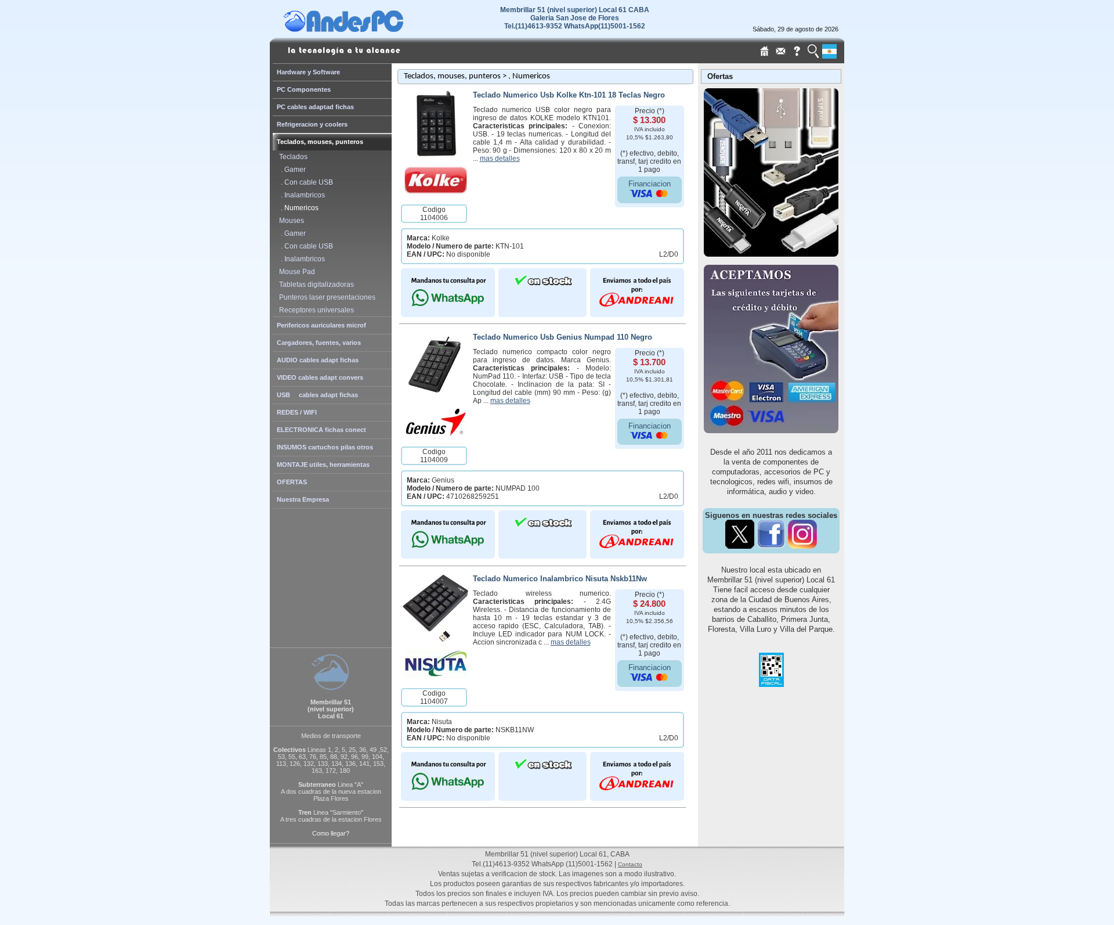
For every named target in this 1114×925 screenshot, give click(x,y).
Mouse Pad (295, 272)
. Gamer (291, 169)
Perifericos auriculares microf (321, 325)
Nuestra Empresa (303, 499)
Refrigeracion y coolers (312, 124)
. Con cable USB (304, 182)
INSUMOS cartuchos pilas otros (325, 447)
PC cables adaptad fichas (315, 106)
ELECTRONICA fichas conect (321, 429)
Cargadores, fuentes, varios (319, 342)
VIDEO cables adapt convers (320, 377)
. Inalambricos (300, 195)
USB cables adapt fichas (317, 394)
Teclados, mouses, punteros (320, 141)
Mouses (290, 221)
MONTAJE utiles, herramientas (323, 464)
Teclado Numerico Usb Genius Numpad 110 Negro (562, 337)
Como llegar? (330, 833)
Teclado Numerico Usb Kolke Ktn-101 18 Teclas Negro (569, 95)
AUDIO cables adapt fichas (318, 360)
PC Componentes (304, 89)
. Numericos (297, 208)
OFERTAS (292, 481)
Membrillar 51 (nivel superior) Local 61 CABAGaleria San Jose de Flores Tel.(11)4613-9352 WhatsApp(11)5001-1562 (574, 18)
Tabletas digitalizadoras (315, 284)
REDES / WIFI (297, 412)
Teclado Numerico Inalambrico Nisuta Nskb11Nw (560, 578)
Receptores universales (315, 310)
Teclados (292, 157)
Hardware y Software (308, 72)
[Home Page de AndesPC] (365, 29)
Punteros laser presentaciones (325, 297)
